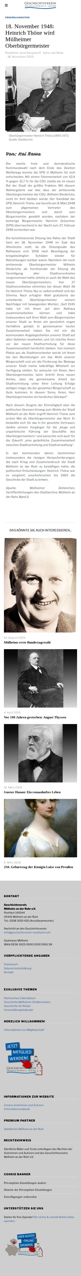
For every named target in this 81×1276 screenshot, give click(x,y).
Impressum (11, 964)
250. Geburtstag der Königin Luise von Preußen (38, 867)
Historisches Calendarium (19, 998)
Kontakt (9, 972)
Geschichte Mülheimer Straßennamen (27, 1002)
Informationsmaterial (16, 1109)
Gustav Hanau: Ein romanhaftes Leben (32, 792)
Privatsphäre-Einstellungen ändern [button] (25, 1182)
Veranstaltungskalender (18, 1009)
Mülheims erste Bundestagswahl (27, 642)
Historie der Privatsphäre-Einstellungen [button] (28, 1189)
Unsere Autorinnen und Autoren (24, 1105)
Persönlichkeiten (17, 17)
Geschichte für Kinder (17, 1005)
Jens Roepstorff (30, 52)
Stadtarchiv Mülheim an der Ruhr (24, 1129)
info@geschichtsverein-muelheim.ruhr (27, 932)
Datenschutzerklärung (17, 968)
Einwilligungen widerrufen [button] (20, 1196)
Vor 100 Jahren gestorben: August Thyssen (35, 717)
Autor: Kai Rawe (53, 52)
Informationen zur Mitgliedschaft (24, 1029)
